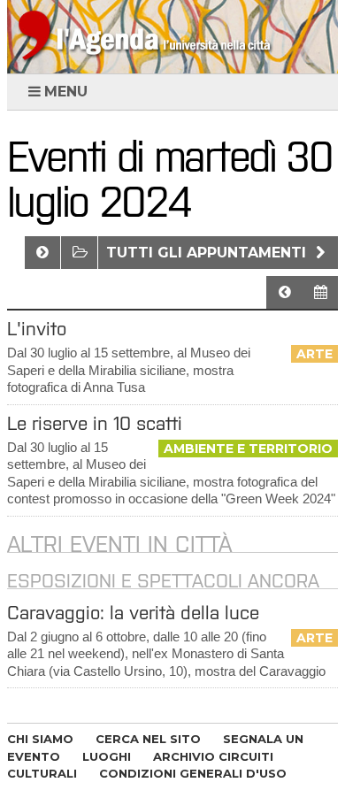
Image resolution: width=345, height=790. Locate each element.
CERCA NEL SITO (148, 739)
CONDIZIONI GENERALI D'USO (193, 773)
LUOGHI (106, 756)
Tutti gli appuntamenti (208, 252)
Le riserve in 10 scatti (94, 423)
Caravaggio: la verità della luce (133, 613)
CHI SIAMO (40, 739)
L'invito (36, 329)
